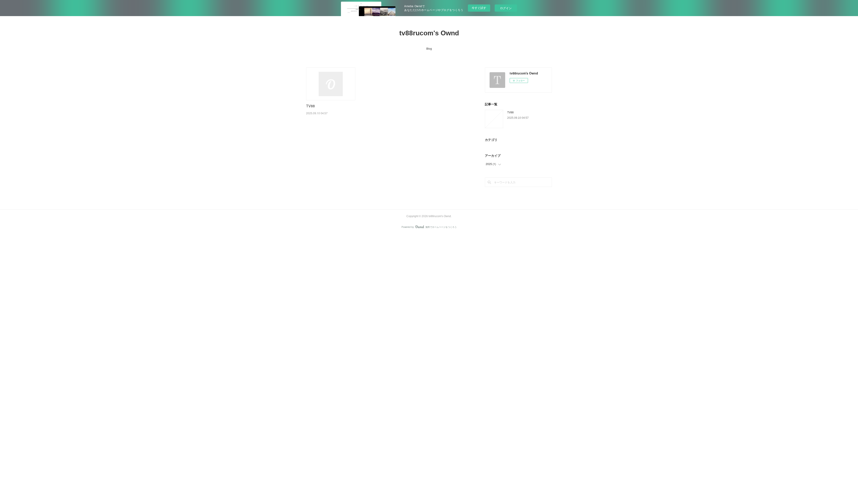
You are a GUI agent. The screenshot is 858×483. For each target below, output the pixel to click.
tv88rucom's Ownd (429, 33)
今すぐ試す (479, 8)
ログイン (506, 8)
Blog (429, 48)
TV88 (310, 105)
